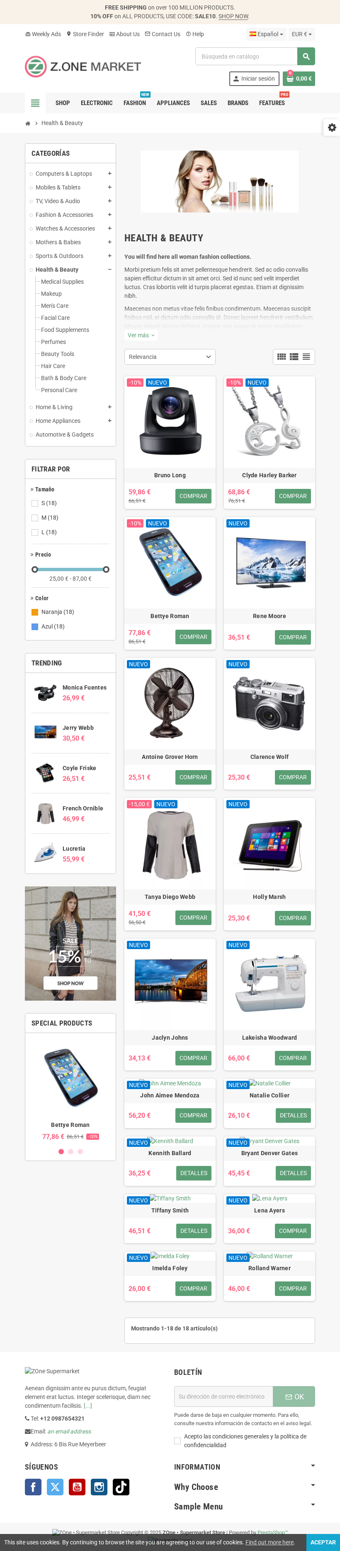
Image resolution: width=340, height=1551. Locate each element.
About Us (124, 34)
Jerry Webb (78, 727)
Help (194, 34)
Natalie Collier (269, 1095)
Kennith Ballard (169, 1153)
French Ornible (83, 808)
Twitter (55, 1487)
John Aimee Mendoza (169, 1095)
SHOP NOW (233, 16)
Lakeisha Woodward (269, 1037)
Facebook (33, 1487)
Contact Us (162, 34)
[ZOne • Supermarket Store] (83, 66)
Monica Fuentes (85, 687)
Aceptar (323, 1542)
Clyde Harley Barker (269, 475)
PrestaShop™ (272, 1532)
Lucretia (74, 848)
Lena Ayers (269, 1210)
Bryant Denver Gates (269, 1153)
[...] (88, 1405)
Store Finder (85, 34)
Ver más (141, 335)
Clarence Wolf (269, 756)
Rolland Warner (269, 1268)
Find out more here (269, 1542)
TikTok (121, 1487)
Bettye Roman (70, 1125)
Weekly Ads (43, 34)
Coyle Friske (79, 768)
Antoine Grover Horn (170, 756)
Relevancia (143, 356)
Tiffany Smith (170, 1210)
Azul (53, 626)
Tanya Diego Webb (170, 896)
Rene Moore (269, 616)
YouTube (77, 1487)
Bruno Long (170, 475)
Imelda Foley (169, 1268)
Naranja (57, 612)
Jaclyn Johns (170, 1037)
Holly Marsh (269, 896)
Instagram (99, 1487)
